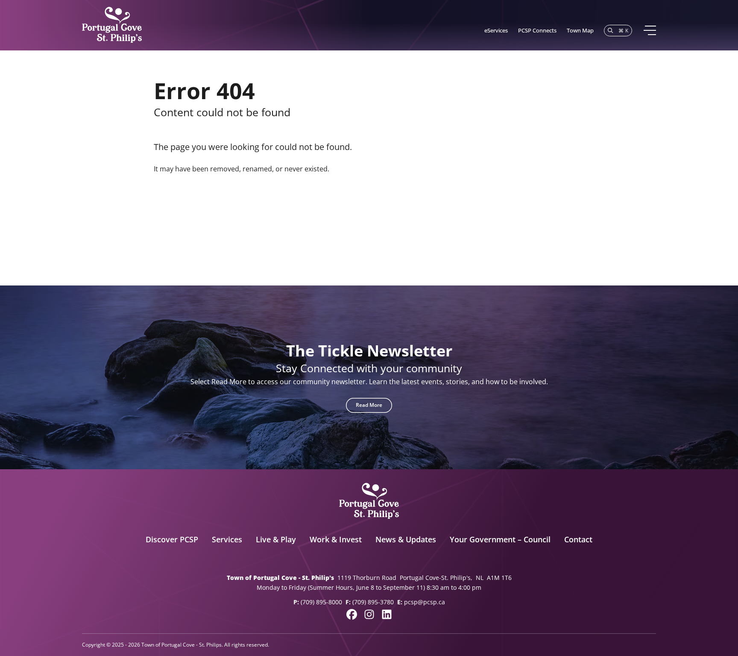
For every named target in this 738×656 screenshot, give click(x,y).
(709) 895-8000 (321, 602)
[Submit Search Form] (572, 209)
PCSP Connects (537, 30)
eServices (496, 30)
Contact (578, 539)
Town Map (580, 30)
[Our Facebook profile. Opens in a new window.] (351, 614)
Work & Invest (336, 539)
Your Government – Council (500, 539)
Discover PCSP (172, 539)
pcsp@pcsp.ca (424, 602)
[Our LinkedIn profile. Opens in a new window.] (386, 614)
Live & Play (276, 539)
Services (227, 539)
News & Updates (405, 539)
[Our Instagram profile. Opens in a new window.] (369, 614)
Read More (369, 405)
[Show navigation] (649, 30)
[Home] (112, 25)
